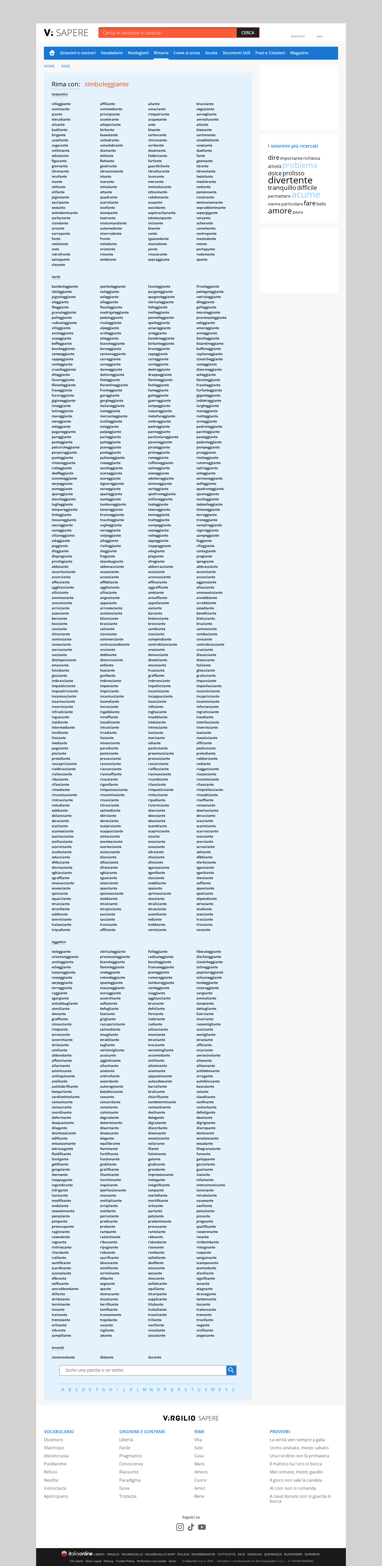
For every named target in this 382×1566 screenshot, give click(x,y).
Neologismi (138, 52)
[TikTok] (191, 1527)
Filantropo (54, 1448)
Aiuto (172, 1561)
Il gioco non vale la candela (296, 1480)
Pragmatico (130, 1456)
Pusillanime (55, 1464)
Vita (198, 1440)
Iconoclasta (55, 1488)
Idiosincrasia (56, 1456)
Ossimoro (53, 1440)
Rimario (161, 52)
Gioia (124, 1488)
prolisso (293, 173)
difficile (307, 187)
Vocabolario (112, 52)
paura (298, 212)
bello (321, 204)
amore (280, 210)
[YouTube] (201, 1527)
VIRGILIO (113, 1554)
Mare (199, 1464)
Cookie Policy (125, 1561)
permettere (279, 196)
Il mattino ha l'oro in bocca (296, 1464)
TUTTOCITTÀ (226, 1554)
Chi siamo (76, 1561)
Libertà (126, 1440)
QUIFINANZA (273, 1554)
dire (273, 157)
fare (310, 202)
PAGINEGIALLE (132, 1554)
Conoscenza (131, 1464)
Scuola (211, 52)
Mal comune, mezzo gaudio (296, 1472)
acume (305, 194)
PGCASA (183, 1554)
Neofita (51, 1480)
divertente (290, 180)
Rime (65, 66)
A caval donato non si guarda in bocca (300, 1498)
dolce (275, 173)
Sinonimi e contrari (78, 52)
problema (300, 165)
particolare (292, 204)
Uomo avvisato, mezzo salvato (299, 1448)
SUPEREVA (312, 1554)
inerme (274, 203)
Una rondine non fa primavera (299, 1456)
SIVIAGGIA (254, 1554)
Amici (199, 1488)
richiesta (311, 158)
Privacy (109, 1561)
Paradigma (130, 1480)
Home (52, 53)
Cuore (200, 1480)
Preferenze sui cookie (151, 1561)
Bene (199, 1496)
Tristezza (127, 1496)
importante (291, 158)
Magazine (299, 52)
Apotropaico (56, 1496)
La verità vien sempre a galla (297, 1440)
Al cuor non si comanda (293, 1488)
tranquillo (282, 187)
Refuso (50, 1472)
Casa (199, 1456)
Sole (198, 1448)
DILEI (241, 1554)
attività (274, 166)
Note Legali (93, 1561)
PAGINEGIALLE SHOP (160, 1554)
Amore (201, 1472)
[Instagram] (180, 1527)
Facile (124, 1448)
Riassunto (129, 1472)
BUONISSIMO (293, 1554)
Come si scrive (187, 52)
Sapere (72, 32)
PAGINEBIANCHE (203, 1554)
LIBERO (99, 1554)
